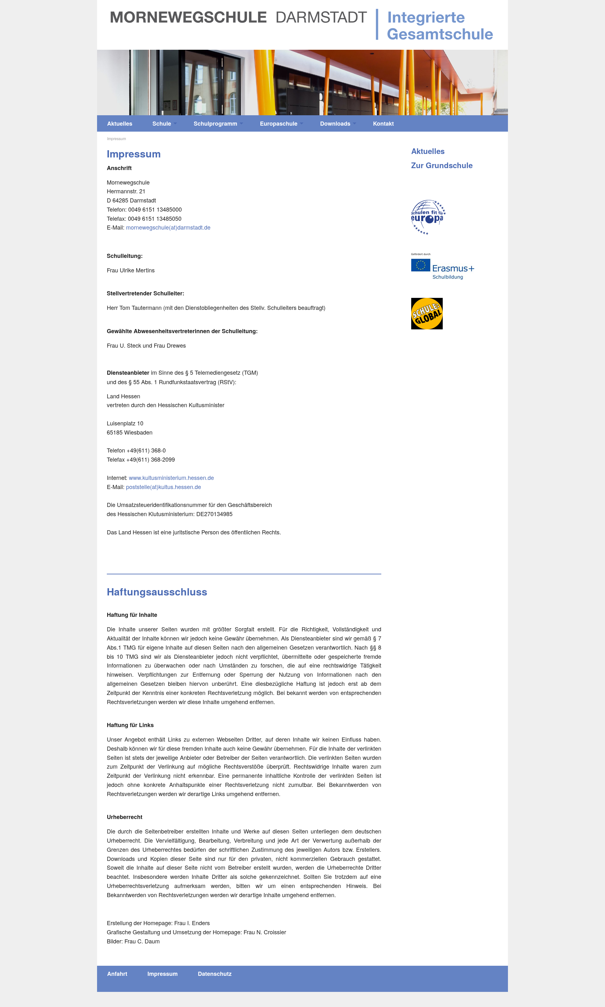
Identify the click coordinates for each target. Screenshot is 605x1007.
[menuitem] (119, 123)
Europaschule (278, 123)
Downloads (335, 123)
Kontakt (383, 123)
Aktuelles (119, 123)
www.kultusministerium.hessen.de (171, 477)
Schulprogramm (215, 123)
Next (456, 79)
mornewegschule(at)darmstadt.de (168, 227)
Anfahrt (117, 974)
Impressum (162, 974)
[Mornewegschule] (302, 24)
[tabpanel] (302, 83)
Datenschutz (215, 974)
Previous (148, 79)
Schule (162, 123)
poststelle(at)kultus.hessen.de (163, 486)
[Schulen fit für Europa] (428, 217)
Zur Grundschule (442, 165)
